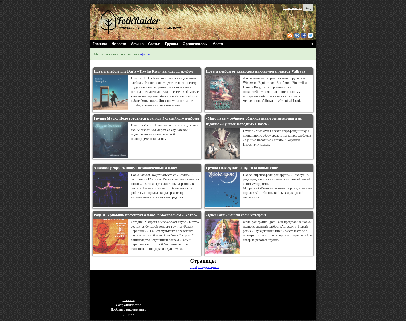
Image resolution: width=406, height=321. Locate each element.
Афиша (137, 43)
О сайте (129, 299)
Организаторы (195, 43)
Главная (100, 43)
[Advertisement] (178, 284)
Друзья (128, 314)
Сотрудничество (128, 304)
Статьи (154, 43)
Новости (119, 43)
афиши (145, 54)
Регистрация (292, 7)
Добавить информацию (128, 309)
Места (217, 43)
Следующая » (208, 266)
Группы (171, 43)
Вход (308, 7)
